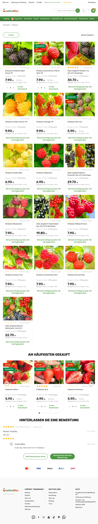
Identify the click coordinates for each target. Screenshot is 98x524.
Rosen (36, 19)
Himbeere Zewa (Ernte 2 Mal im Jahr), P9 (48, 72)
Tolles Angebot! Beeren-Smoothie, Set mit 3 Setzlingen (79, 174)
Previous (6, 383)
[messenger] (33, 517)
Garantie (31, 2)
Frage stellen (67, 2)
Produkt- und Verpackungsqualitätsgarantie (85, 501)
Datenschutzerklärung (32, 506)
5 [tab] (50, 413)
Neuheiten (28, 19)
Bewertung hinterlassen (52, 2)
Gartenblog (92, 2)
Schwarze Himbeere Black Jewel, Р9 (15, 72)
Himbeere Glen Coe (74, 122)
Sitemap (51, 501)
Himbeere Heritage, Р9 (44, 122)
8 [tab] (58, 413)
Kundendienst (29, 501)
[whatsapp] (64, 517)
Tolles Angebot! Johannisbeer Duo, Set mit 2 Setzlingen (47, 225)
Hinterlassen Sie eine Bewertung (62, 456)
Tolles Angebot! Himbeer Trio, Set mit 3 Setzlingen (78, 72)
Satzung (27, 509)
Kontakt (39, 2)
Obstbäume (83, 19)
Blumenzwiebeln (71, 19)
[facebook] (38, 517)
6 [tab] (53, 413)
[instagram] (43, 517)
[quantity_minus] (7, 88)
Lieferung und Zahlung (18, 2)
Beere (92, 19)
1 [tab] (39, 413)
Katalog (6, 19)
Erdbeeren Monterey (75, 389)
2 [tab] (42, 413)
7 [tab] (56, 413)
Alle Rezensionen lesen (36, 456)
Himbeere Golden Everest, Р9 (16, 122)
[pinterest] (59, 517)
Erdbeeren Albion (11, 389)
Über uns (5, 2)
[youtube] (49, 517)
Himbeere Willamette (44, 173)
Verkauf (27, 495)
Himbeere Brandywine (13, 224)
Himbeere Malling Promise (77, 224)
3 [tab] (45, 413)
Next (91, 383)
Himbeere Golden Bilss (13, 173)
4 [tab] (47, 413)
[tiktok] (54, 517)
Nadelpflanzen (57, 19)
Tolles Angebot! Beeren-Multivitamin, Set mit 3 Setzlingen (14, 327)
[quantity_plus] (13, 88)
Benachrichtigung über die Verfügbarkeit (80, 88)
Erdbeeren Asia (42, 389)
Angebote (18, 19)
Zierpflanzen (45, 19)
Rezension (78, 507)
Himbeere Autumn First (14, 275)
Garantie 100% (80, 504)
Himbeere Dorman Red (76, 275)
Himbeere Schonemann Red (46, 275)
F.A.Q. (50, 504)
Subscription (53, 492)
